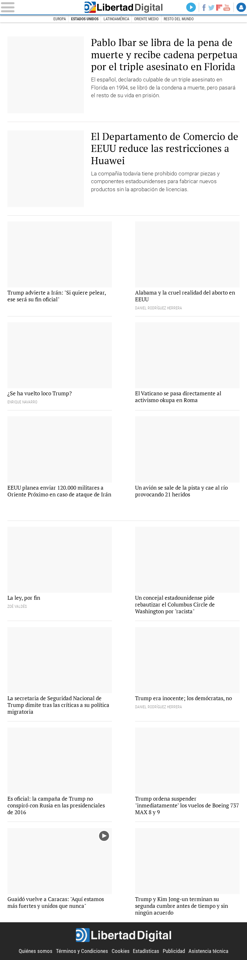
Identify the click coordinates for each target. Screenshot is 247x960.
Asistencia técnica (208, 951)
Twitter (211, 7)
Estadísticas (146, 951)
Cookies (121, 951)
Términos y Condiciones (82, 951)
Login (241, 7)
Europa (59, 19)
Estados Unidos (84, 19)
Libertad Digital (124, 7)
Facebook (204, 7)
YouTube (227, 7)
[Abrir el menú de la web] (39, 7)
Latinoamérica (116, 19)
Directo (191, 7)
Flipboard (219, 7)
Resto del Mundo (179, 19)
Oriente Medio (146, 19)
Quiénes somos (35, 951)
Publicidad (174, 951)
